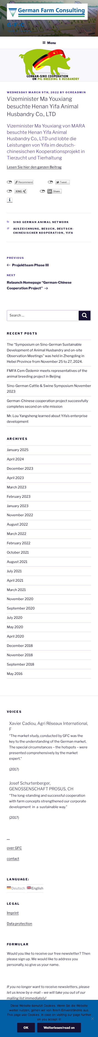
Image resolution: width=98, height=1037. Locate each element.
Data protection (19, 924)
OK (25, 1027)
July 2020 (14, 618)
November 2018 (20, 655)
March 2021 (16, 590)
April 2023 (15, 478)
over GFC (14, 848)
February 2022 (18, 543)
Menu (51, 43)
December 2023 (20, 469)
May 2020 (15, 627)
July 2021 (14, 571)
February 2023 (19, 497)
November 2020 (20, 599)
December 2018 (20, 646)
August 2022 (17, 524)
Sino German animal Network (41, 222)
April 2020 (15, 636)
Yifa (70, 232)
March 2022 (16, 534)
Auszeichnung (26, 228)
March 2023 (16, 487)
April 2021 (15, 580)
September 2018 (20, 664)
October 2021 (18, 552)
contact (13, 859)
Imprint (13, 913)
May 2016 (15, 674)
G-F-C (16, 25)
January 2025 (17, 450)
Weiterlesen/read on (59, 1027)
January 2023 (17, 506)
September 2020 (21, 608)
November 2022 (20, 515)
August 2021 (17, 562)
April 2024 (15, 459)
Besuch (48, 228)
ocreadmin (75, 92)
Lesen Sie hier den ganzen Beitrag (34, 167)
